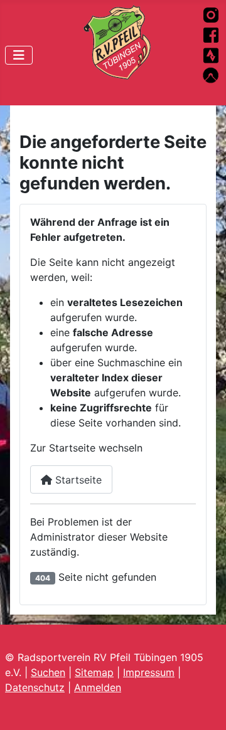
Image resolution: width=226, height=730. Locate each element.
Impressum (149, 672)
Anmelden (97, 687)
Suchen (48, 672)
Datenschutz (35, 687)
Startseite (77, 479)
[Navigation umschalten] (19, 55)
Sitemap (94, 672)
